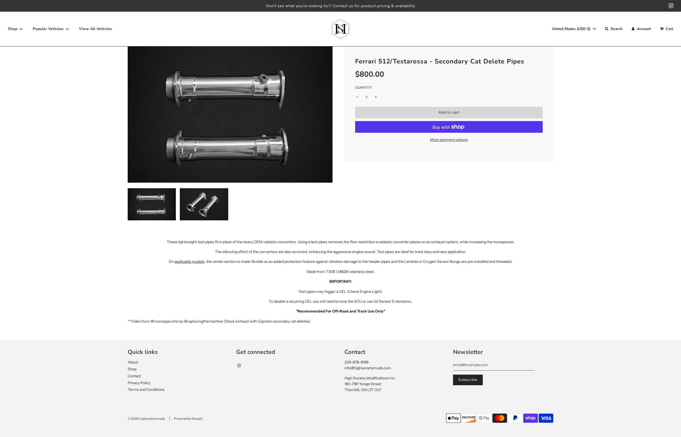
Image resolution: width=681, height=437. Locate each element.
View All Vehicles (95, 28)
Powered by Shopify (188, 419)
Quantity (363, 87)
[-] (357, 97)
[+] (376, 97)
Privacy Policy (139, 382)
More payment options (449, 139)
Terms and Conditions (146, 389)
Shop (132, 369)
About (133, 362)
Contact (134, 376)
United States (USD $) (572, 28)
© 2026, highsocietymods (146, 419)
